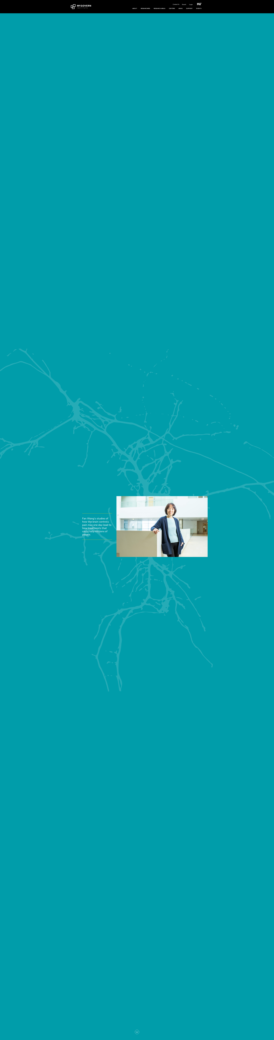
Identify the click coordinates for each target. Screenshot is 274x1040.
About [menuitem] (134, 8)
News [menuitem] (180, 8)
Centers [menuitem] (172, 8)
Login (191, 4)
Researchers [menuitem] (145, 8)
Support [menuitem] (189, 8)
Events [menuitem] (198, 8)
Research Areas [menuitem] (159, 8)
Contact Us (176, 4)
